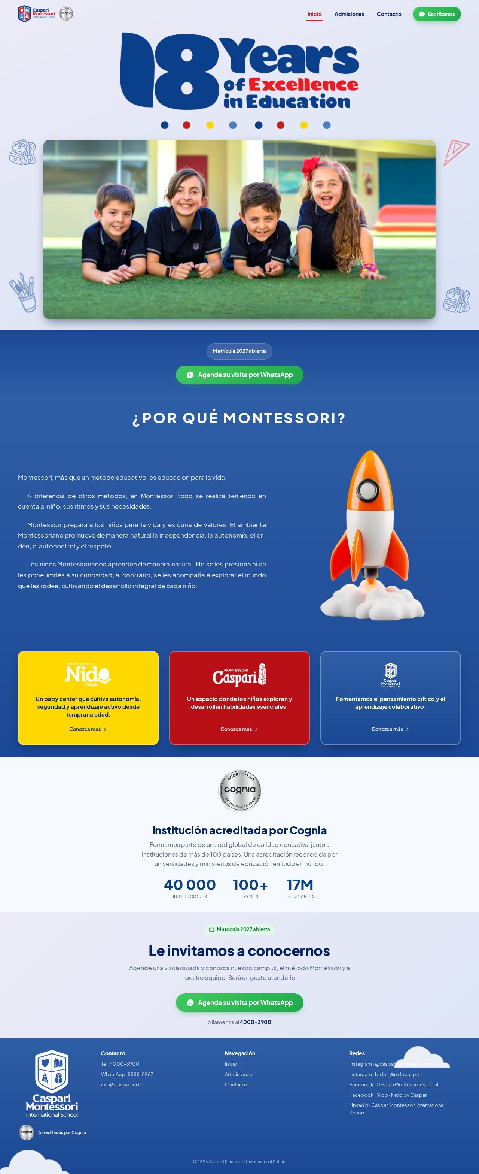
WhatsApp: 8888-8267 (127, 1074)
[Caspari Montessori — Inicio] (36, 13)
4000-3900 (255, 1022)
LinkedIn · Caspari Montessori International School (397, 1109)
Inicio (315, 13)
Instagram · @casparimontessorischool (394, 1064)
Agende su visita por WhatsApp (245, 375)
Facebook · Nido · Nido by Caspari (388, 1095)
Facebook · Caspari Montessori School (393, 1084)
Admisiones (349, 13)
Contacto (389, 13)
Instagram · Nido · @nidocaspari (385, 1074)
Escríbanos (441, 13)
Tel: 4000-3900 (120, 1064)
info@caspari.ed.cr (123, 1084)
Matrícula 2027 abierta (239, 351)
